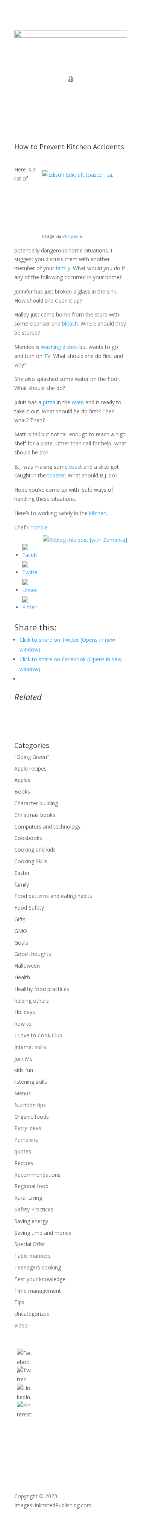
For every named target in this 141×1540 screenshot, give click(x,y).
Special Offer (29, 1244)
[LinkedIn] (29, 589)
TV (47, 355)
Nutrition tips (30, 1105)
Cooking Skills (30, 861)
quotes (22, 1151)
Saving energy (31, 1221)
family (63, 268)
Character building (36, 803)
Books (22, 791)
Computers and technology (47, 826)
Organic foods (31, 1116)
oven (78, 402)
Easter (22, 872)
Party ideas (27, 1128)
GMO (20, 930)
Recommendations (37, 1174)
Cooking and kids (35, 849)
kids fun (23, 1070)
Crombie (37, 527)
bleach (70, 323)
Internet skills (30, 1047)
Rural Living (28, 1197)
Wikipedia (72, 236)
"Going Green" (31, 756)
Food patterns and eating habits (53, 895)
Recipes (23, 1163)
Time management (37, 1290)
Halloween (27, 965)
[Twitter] (29, 572)
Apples (22, 779)
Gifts (20, 919)
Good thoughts (32, 953)
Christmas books (34, 814)
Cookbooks (28, 837)
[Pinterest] (29, 607)
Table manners (32, 1255)
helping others (31, 1000)
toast (75, 466)
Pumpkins (26, 1139)
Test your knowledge (39, 1279)
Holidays (24, 1011)
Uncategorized (32, 1313)
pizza (49, 402)
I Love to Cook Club (38, 1035)
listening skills (30, 1081)
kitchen (97, 513)
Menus (22, 1093)
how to (23, 1023)
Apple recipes (30, 768)
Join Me (23, 1058)
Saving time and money (42, 1232)
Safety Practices (33, 1209)
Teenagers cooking (37, 1267)
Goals (21, 942)
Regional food (31, 1186)
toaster (56, 475)
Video (21, 1325)
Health (22, 977)
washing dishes (59, 346)
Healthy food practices (41, 989)
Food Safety (29, 907)
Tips (19, 1302)
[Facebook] (29, 554)
